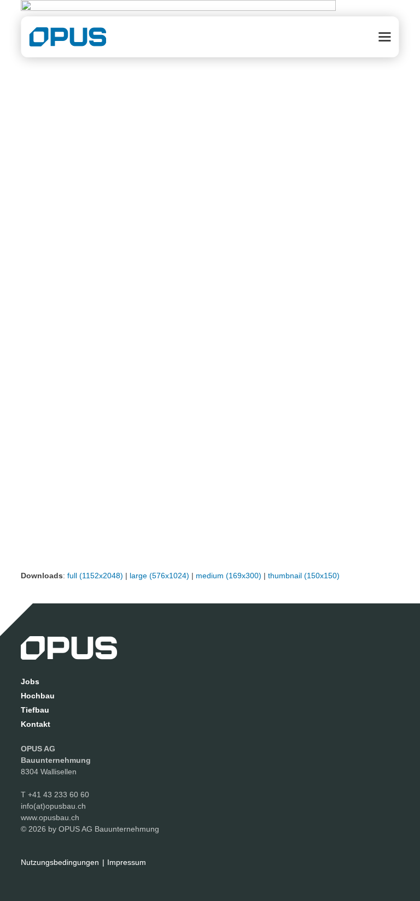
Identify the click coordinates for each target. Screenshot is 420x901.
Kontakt (35, 724)
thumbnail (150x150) (304, 575)
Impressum (126, 862)
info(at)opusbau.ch (53, 806)
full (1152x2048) (95, 575)
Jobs (30, 681)
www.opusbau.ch (50, 817)
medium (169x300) (228, 575)
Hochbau (38, 695)
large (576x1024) (159, 575)
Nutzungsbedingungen (60, 862)
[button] (385, 37)
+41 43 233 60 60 (58, 794)
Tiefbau (35, 710)
